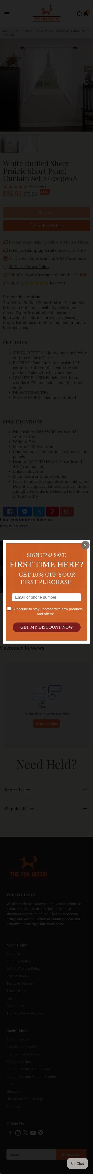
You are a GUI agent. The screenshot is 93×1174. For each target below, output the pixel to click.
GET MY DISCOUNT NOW (46, 627)
